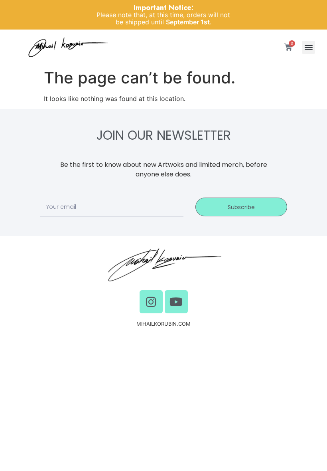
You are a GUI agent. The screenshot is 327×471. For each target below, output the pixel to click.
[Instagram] (151, 301)
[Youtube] (176, 301)
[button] (308, 47)
